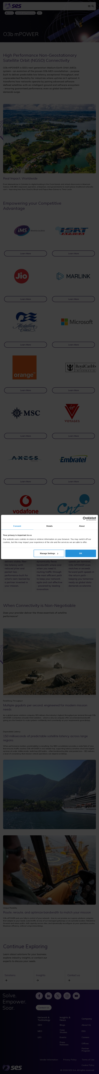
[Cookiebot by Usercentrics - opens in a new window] (84, 519)
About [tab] (82, 526)
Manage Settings (47, 553)
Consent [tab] (17, 526)
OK (80, 553)
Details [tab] (49, 526)
